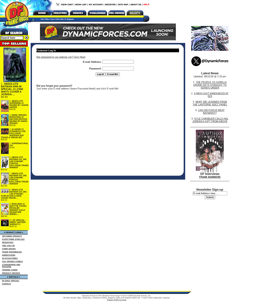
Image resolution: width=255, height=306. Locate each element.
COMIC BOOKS (9, 249)
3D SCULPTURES (10, 258)
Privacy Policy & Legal (116, 300)
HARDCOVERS (8, 255)
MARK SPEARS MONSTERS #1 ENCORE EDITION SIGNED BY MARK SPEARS (18, 119)
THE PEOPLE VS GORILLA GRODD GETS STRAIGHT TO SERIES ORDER (210, 85)
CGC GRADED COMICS (12, 261)
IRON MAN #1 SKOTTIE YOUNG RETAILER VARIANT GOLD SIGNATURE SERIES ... (18, 209)
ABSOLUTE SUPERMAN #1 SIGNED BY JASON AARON (18, 104)
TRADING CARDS (10, 270)
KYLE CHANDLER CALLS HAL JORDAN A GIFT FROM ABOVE (210, 120)
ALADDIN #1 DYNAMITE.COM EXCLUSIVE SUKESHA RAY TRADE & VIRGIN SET (13, 133)
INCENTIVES (7, 242)
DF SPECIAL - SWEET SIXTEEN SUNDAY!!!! (17, 222)
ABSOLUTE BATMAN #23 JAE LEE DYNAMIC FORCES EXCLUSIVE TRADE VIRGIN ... (14, 194)
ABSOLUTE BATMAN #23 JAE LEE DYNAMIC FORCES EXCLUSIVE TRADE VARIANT (18, 178)
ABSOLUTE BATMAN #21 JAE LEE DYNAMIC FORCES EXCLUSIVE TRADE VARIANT (18, 162)
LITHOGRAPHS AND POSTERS (11, 266)
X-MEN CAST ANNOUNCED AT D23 (211, 95)
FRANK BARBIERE (210, 177)
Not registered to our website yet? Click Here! (60, 57)
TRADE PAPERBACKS (12, 252)
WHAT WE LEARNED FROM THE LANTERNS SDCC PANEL (210, 103)
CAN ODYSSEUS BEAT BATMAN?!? (211, 111)
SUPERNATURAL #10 (18, 144)
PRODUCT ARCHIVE (11, 273)
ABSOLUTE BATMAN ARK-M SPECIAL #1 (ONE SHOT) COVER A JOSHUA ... (12, 89)
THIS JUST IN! (8, 246)
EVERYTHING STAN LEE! (13, 239)
